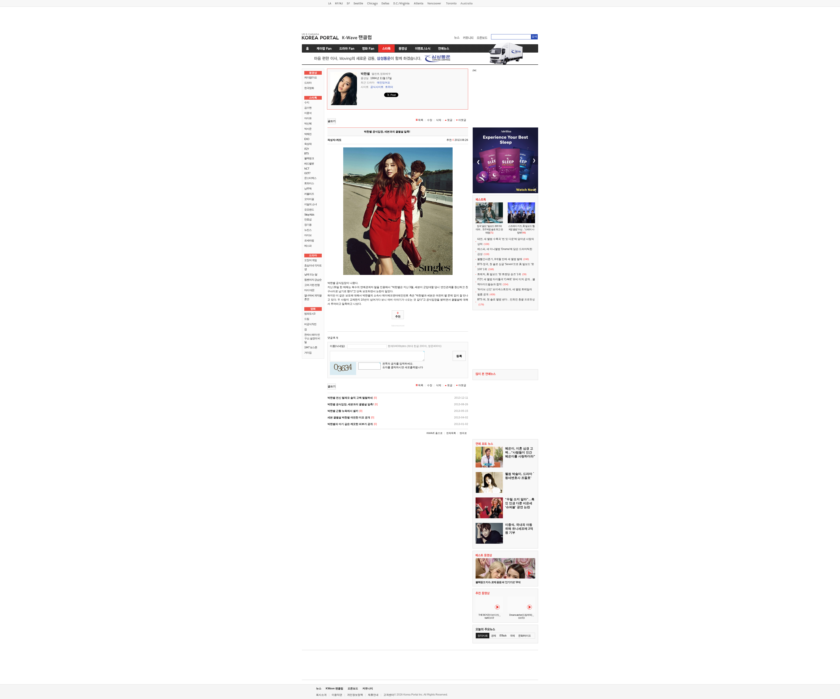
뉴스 (318, 688)
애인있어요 (383, 82)
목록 (420, 120)
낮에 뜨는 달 (310, 274)
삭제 (438, 120)
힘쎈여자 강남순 (313, 279)
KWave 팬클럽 (334, 688)
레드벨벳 (309, 163)
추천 (398, 314)
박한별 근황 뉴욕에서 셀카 (342, 410)
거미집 (308, 352)
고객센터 (388, 694)
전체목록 (451, 433)
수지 (306, 102)
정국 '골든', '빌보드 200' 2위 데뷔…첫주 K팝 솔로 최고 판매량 (489, 229)
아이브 (308, 235)
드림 (306, 318)
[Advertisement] (420, 19)
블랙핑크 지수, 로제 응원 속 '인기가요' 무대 (498, 582)
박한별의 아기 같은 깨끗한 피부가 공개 (350, 424)
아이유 (308, 118)
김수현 (308, 107)
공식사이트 (376, 86)
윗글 (449, 120)
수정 (429, 120)
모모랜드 (309, 209)
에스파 (308, 245)
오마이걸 (309, 199)
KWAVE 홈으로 (435, 433)
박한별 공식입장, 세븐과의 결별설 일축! (350, 404)
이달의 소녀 (310, 204)
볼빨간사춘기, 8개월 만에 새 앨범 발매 (499, 259)
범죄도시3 (309, 313)
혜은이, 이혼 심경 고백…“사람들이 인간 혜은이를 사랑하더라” (520, 452)
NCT (306, 168)
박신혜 (308, 123)
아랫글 (462, 120)
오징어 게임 (310, 260)
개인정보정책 (355, 694)
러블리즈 (309, 193)
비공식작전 (310, 324)
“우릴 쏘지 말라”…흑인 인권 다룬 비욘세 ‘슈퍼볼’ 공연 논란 (519, 503)
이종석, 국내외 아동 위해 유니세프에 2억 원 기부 (519, 528)
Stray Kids (309, 214)
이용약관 (337, 694)
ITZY (306, 148)
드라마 (308, 82)
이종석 (308, 113)
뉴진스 (308, 230)
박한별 (365, 73)
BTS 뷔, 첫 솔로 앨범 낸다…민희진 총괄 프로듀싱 (506, 299)
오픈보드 (353, 688)
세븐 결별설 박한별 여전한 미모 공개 (348, 417)
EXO (306, 139)
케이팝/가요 (310, 77)
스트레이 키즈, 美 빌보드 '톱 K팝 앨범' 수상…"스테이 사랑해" (521, 229)
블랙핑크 (309, 158)
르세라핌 (309, 240)
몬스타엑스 (310, 178)
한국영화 (309, 88)
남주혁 (308, 188)
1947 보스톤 (310, 347)
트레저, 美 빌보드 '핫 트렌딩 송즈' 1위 (499, 274)
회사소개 (321, 694)
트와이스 (309, 183)
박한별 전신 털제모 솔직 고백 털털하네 (350, 397)
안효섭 (308, 219)
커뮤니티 (367, 688)
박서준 (308, 128)
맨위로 (463, 433)
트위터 (389, 86)
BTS (306, 153)
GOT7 (307, 173)
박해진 (308, 134)
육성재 (308, 143)
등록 (459, 356)
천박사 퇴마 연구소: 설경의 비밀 (312, 338)
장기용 (308, 224)
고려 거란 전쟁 (312, 285)
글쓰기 (332, 121)
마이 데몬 (309, 290)
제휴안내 (373, 694)
